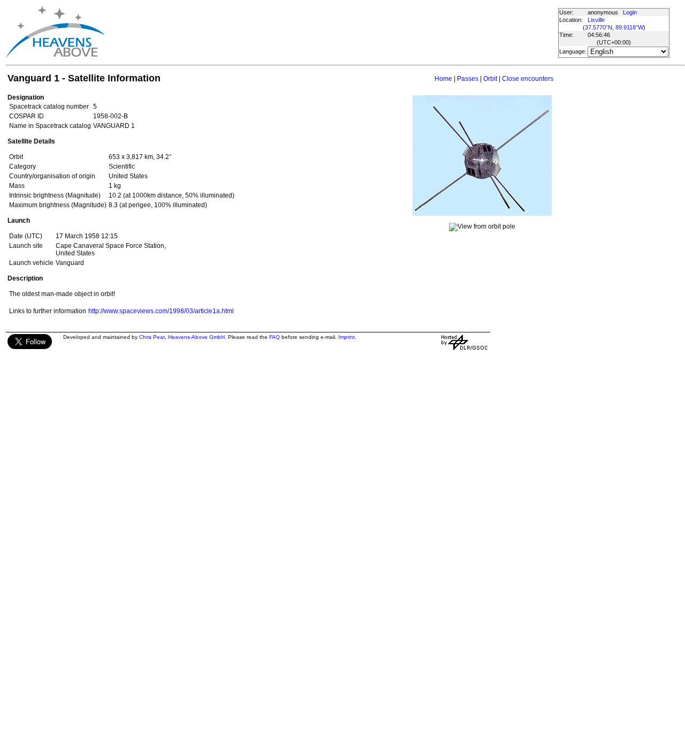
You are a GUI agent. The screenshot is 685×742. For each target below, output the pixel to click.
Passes (467, 78)
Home (443, 78)
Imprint (346, 337)
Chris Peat (152, 337)
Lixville (596, 20)
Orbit (490, 78)
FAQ (274, 337)
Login (630, 12)
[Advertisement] (313, 32)
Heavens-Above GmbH (196, 337)
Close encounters (527, 78)
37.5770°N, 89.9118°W (614, 27)
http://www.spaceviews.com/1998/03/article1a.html (161, 311)
